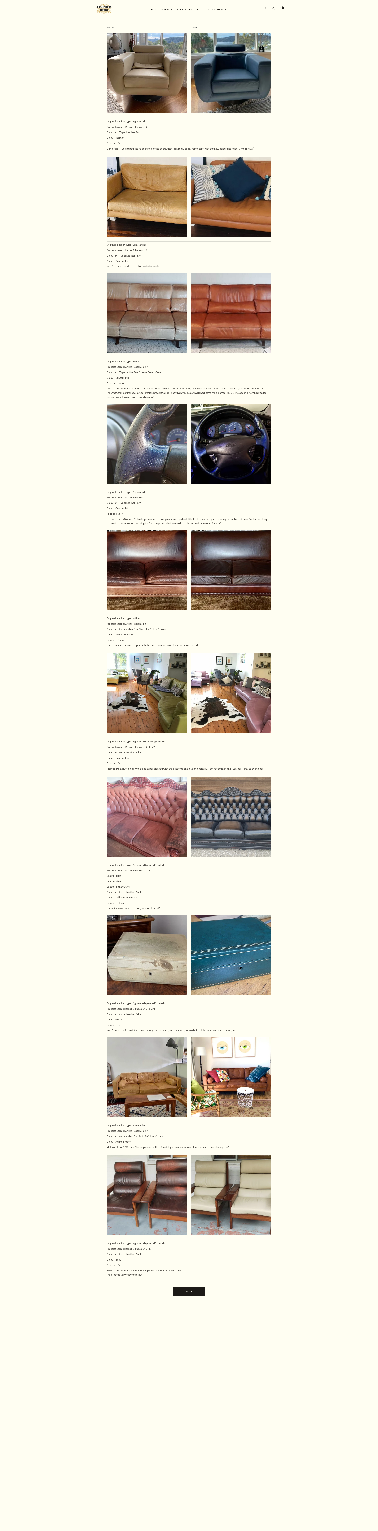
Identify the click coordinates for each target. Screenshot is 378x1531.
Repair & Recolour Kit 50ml (140, 1008)
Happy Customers (216, 9)
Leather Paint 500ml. (118, 886)
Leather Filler (114, 875)
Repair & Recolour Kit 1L (138, 870)
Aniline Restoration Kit (137, 623)
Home (153, 9)
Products (166, 9)
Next (188, 1291)
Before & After (185, 9)
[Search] (273, 9)
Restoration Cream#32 (153, 392)
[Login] (265, 9)
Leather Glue (114, 881)
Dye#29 (115, 392)
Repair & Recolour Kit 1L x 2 (140, 747)
